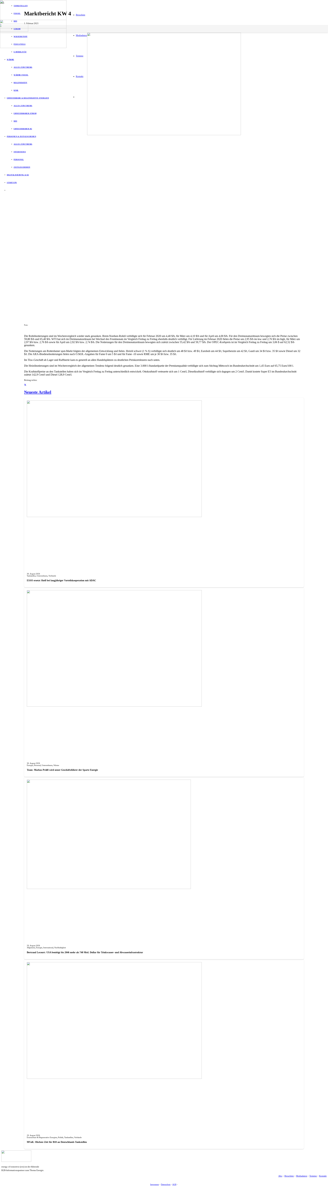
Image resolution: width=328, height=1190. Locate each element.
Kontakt (323, 1176)
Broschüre (289, 1176)
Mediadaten (301, 1176)
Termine (313, 1176)
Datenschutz (165, 1184)
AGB (174, 1184)
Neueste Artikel (37, 392)
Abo (280, 1176)
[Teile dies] (25, 385)
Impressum (154, 1184)
